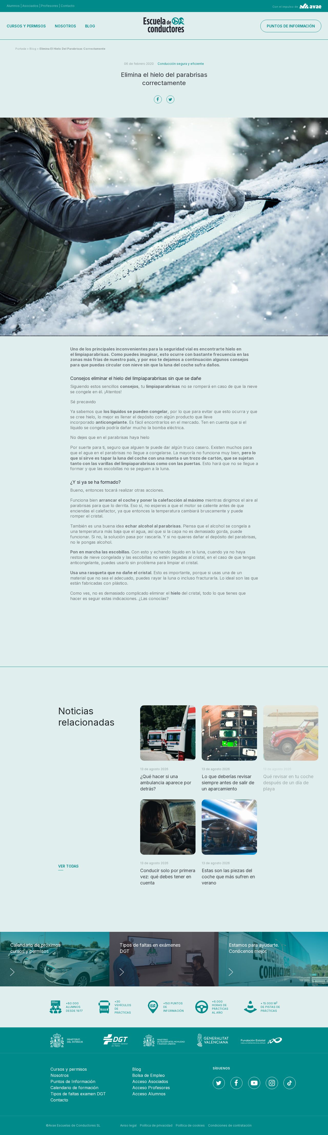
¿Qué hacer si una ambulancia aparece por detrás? (165, 782)
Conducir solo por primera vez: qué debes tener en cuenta (167, 876)
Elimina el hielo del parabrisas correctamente (72, 48)
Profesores (49, 6)
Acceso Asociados (150, 1081)
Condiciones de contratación (230, 1125)
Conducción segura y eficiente (181, 64)
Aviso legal (128, 1125)
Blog (90, 26)
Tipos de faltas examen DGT (78, 1093)
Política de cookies (190, 1125)
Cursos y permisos (26, 26)
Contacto (68, 6)
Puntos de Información (72, 1081)
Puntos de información (291, 26)
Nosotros (65, 26)
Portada (20, 48)
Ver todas (68, 866)
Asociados (30, 6)
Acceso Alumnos (149, 1093)
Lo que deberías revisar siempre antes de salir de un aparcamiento (228, 782)
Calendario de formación (74, 1087)
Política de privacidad (156, 1125)
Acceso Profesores (151, 1087)
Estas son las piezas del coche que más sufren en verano (228, 876)
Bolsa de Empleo (148, 1075)
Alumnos (13, 6)
